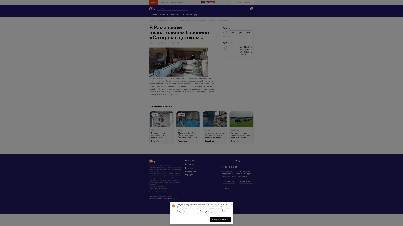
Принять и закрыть (220, 219)
